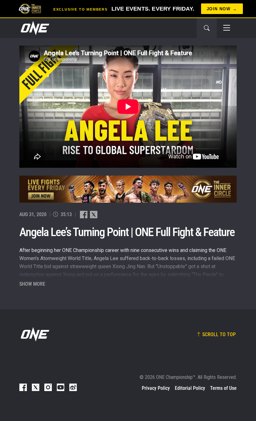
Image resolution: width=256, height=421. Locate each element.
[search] (207, 28)
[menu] (227, 28)
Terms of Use (223, 388)
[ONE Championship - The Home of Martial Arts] (34, 28)
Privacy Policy (156, 388)
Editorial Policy (190, 388)
